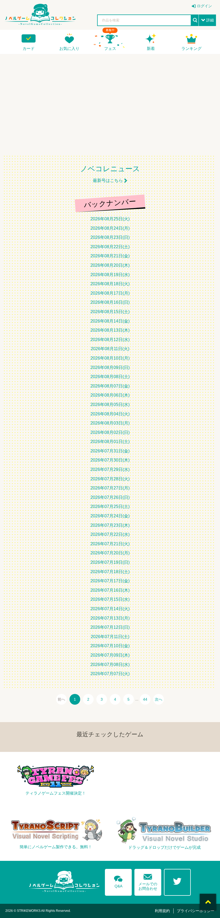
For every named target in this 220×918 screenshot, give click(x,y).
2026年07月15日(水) (110, 599)
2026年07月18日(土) (110, 571)
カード (29, 48)
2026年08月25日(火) (110, 219)
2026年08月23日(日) (110, 237)
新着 (151, 48)
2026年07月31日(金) (110, 451)
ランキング (191, 48)
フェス (110, 48)
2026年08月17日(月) (110, 293)
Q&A (118, 880)
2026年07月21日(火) (110, 544)
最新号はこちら (108, 180)
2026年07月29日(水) (110, 469)
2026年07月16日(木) (110, 590)
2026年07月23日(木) (110, 525)
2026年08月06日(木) (110, 395)
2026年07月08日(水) (110, 664)
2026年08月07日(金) (110, 386)
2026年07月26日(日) (110, 497)
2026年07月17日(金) (110, 581)
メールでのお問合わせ (147, 881)
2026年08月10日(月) (110, 358)
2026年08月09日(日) (110, 367)
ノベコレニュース (110, 169)
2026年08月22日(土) (110, 246)
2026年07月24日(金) (110, 516)
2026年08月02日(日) (110, 432)
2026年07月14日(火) (110, 608)
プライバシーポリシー (195, 911)
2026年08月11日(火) (110, 348)
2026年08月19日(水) (110, 274)
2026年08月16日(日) (110, 302)
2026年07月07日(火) (110, 673)
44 (145, 699)
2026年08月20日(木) (110, 265)
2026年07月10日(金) (110, 645)
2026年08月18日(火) (110, 283)
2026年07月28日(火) (110, 479)
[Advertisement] (110, 100)
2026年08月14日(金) (110, 321)
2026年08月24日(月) (110, 228)
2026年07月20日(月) (110, 553)
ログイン (204, 6)
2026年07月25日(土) (110, 506)
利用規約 (162, 911)
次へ (158, 699)
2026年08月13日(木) (110, 330)
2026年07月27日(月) (110, 488)
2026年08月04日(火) (110, 414)
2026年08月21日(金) (110, 256)
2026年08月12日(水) (110, 339)
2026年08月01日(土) (110, 441)
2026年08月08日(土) (110, 376)
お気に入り (69, 48)
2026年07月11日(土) (110, 636)
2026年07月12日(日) (110, 627)
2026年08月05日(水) (110, 404)
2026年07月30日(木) (110, 460)
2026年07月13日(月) (110, 618)
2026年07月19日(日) (110, 562)
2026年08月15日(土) (110, 311)
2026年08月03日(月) (110, 423)
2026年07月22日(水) (110, 534)
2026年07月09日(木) (110, 655)
